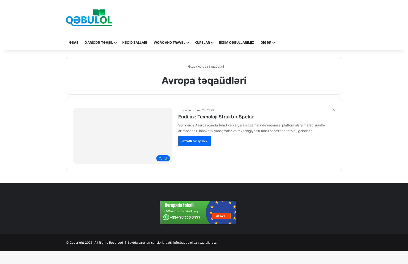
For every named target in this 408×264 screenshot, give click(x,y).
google (186, 110)
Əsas (73, 42)
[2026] (89, 17)
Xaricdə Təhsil (99, 42)
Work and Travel (169, 42)
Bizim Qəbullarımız (236, 42)
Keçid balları (134, 42)
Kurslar (202, 42)
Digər (266, 42)
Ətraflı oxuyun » (195, 141)
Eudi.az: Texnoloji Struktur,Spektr (216, 117)
